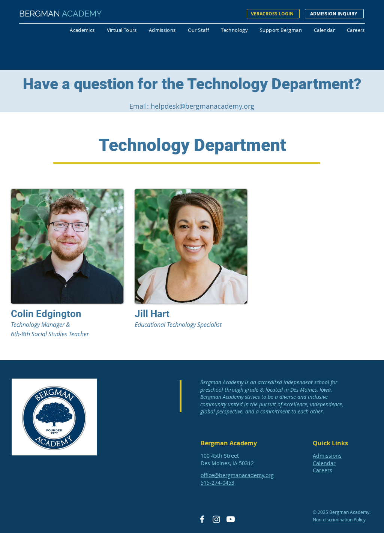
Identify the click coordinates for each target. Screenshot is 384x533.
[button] (82, 31)
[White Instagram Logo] (216, 519)
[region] (67, 262)
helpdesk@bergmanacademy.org (202, 106)
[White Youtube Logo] (231, 519)
